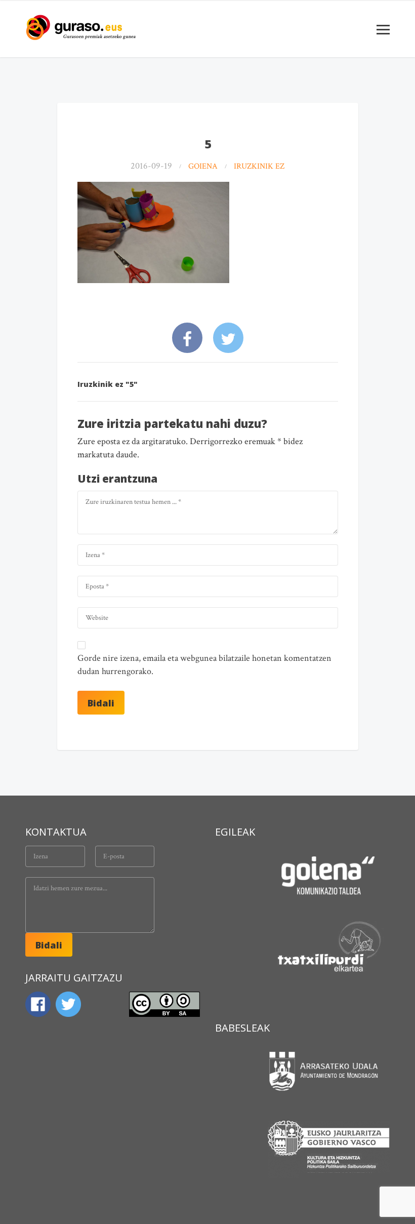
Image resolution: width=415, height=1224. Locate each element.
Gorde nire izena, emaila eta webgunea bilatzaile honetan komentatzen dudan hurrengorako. (204, 664)
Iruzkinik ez (259, 166)
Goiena (203, 166)
